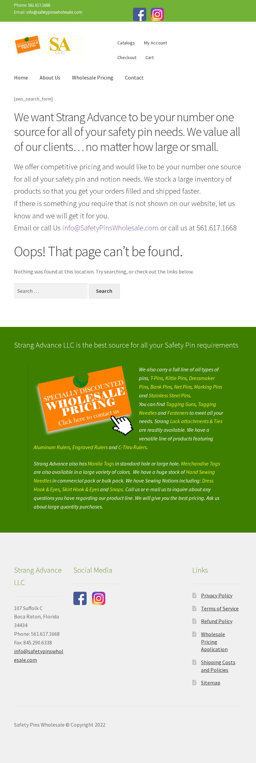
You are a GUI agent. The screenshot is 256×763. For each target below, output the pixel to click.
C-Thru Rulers (132, 447)
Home (21, 77)
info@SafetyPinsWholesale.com (110, 227)
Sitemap (210, 682)
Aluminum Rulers (52, 447)
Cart (149, 57)
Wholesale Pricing (92, 77)
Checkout (126, 57)
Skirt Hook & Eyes (80, 489)
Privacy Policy (216, 595)
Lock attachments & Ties (196, 421)
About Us (50, 77)
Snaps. (117, 489)
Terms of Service (220, 608)
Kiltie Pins (176, 378)
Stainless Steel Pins (169, 395)
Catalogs (126, 43)
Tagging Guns (181, 404)
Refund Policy (216, 621)
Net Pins (183, 386)
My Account (155, 43)
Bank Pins (161, 386)
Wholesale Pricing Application (214, 641)
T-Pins (156, 378)
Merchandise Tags (200, 463)
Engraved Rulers (90, 447)
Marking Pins (208, 386)
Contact (134, 77)
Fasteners (177, 412)
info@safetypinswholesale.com (54, 12)
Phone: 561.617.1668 (32, 5)
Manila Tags (101, 463)
